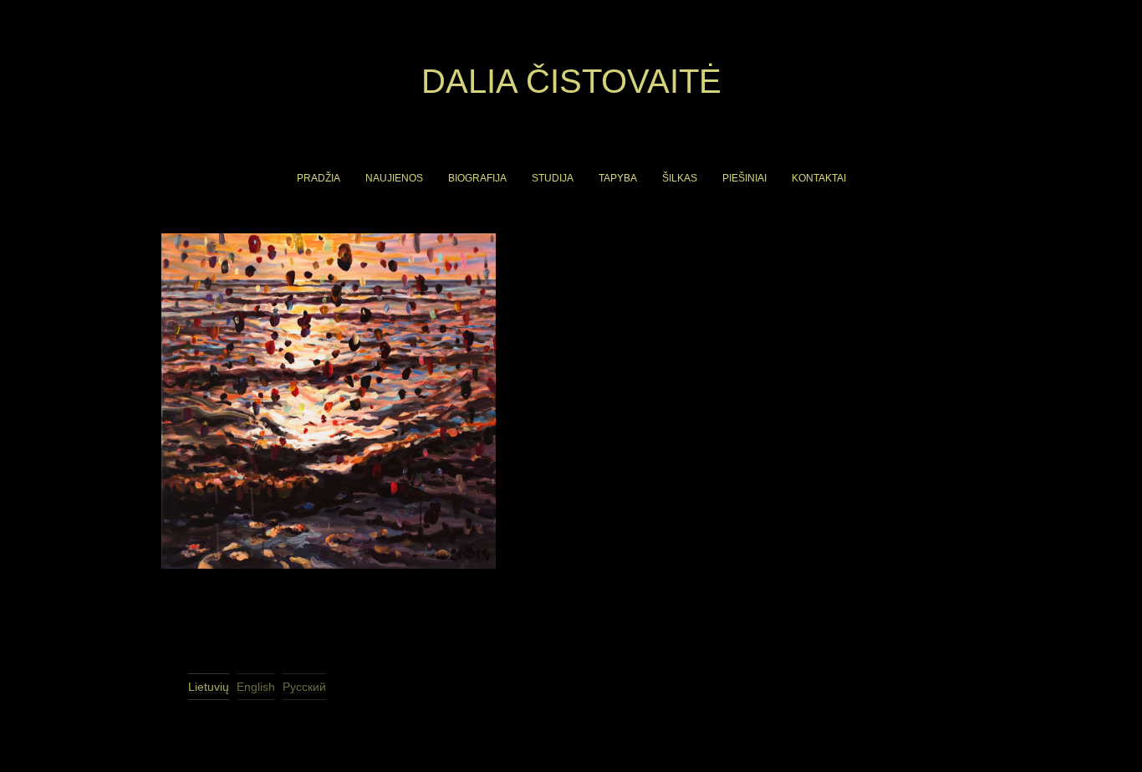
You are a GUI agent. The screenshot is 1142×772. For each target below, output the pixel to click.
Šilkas (679, 178)
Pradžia (318, 178)
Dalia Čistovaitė (571, 81)
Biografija (477, 178)
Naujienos (394, 178)
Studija (553, 178)
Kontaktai (819, 178)
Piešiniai (744, 178)
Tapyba (618, 178)
